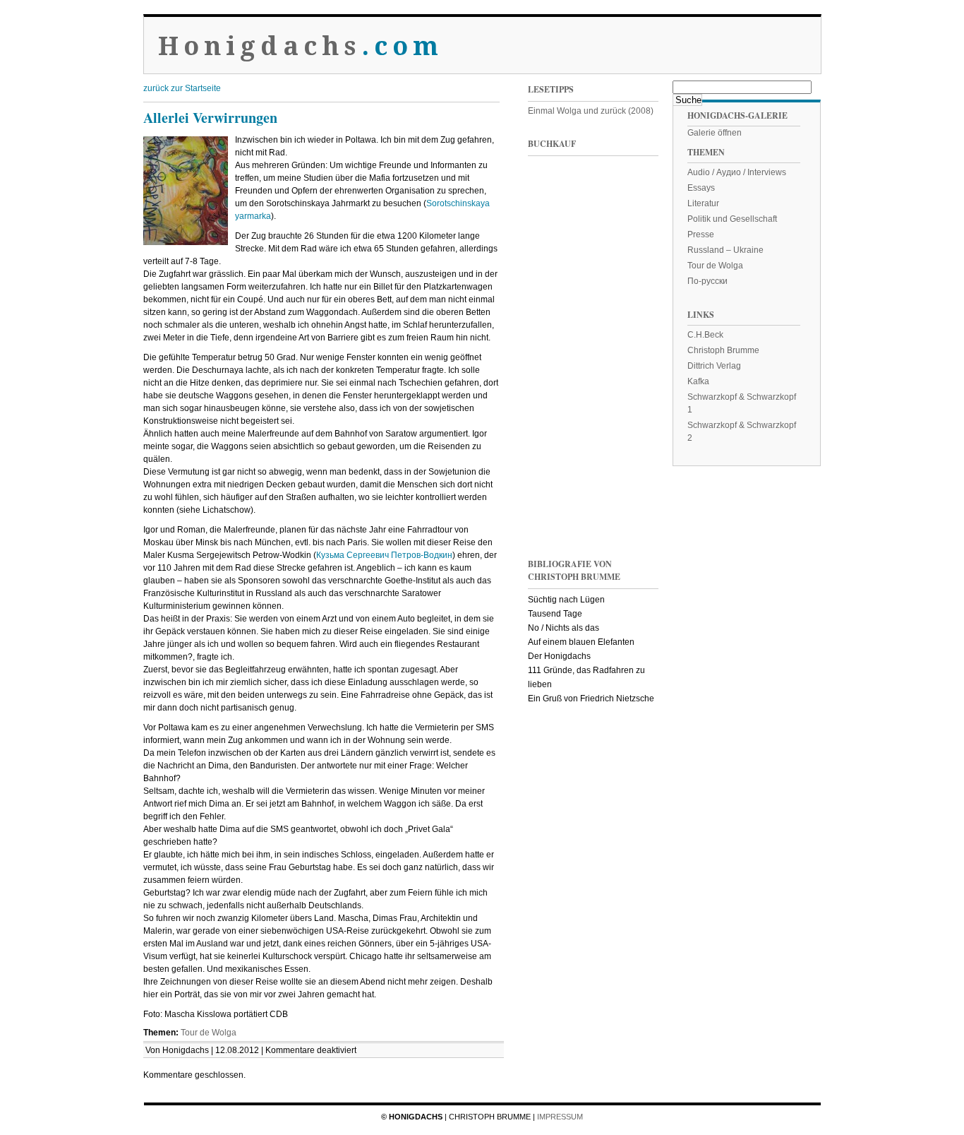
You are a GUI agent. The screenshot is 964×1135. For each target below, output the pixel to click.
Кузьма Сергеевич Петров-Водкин (384, 555)
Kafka (698, 381)
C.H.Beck (705, 335)
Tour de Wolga (208, 1033)
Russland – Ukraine (725, 250)
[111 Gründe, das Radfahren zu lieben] (556, 303)
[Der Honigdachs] (556, 493)
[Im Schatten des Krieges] (556, 207)
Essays (701, 188)
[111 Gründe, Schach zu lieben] (626, 303)
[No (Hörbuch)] (626, 398)
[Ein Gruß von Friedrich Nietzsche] (556, 398)
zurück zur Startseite (182, 88)
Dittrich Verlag (714, 366)
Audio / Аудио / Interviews (736, 172)
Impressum (560, 1116)
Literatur (703, 203)
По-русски (707, 281)
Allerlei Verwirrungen (210, 117)
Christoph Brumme (723, 350)
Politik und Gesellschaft (732, 219)
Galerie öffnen (714, 133)
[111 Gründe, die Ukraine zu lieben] (626, 207)
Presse (700, 234)
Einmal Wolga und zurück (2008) (590, 111)
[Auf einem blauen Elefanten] (626, 493)
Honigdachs (301, 46)
